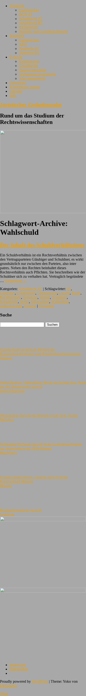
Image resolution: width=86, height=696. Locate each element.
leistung (30, 306)
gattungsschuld (11, 306)
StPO (23, 44)
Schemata (30, 297)
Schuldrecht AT (31, 19)
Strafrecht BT (29, 53)
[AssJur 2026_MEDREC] (43, 520)
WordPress (40, 681)
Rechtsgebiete (10, 297)
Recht (76, 293)
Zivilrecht (17, 6)
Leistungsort (26, 293)
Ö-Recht (16, 57)
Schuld (44, 297)
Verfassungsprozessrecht (37, 74)
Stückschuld (40, 302)
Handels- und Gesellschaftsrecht (43, 31)
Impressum (18, 665)
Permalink (46, 306)
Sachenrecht (28, 27)
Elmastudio (8, 686)
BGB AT (26, 14)
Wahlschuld (60, 302)
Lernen (64, 293)
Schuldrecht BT (31, 23)
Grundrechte (28, 66)
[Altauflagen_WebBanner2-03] (43, 591)
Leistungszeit (47, 293)
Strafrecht (17, 36)
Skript (24, 302)
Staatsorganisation (32, 70)
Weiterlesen (16, 281)
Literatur (16, 91)
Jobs (13, 96)
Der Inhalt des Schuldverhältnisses (42, 245)
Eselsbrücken (29, 10)
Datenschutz (19, 669)
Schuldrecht (9, 302)
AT (68, 289)
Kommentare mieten (25, 87)
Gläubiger (7, 293)
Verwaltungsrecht (32, 78)
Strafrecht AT (29, 49)
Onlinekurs (18, 83)
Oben (4, 694)
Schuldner (59, 297)
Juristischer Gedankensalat (31, 105)
